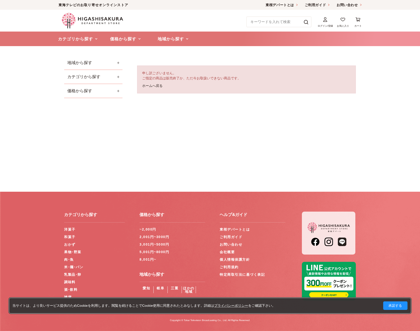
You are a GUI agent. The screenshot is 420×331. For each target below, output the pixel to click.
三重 (174, 288)
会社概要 (227, 252)
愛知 (146, 288)
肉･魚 (69, 259)
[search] (306, 22)
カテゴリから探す (83, 76)
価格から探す (79, 91)
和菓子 (70, 237)
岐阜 (160, 288)
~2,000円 (148, 229)
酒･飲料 (71, 289)
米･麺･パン (73, 267)
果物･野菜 (72, 252)
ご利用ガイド (315, 5)
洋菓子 (70, 229)
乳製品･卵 (72, 274)
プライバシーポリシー (231, 305)
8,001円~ (148, 259)
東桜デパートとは (280, 5)
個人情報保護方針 (235, 259)
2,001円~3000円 (154, 237)
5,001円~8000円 (154, 252)
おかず (70, 244)
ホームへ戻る (152, 86)
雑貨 (68, 297)
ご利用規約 (229, 267)
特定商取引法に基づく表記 (242, 274)
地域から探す (79, 62)
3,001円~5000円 (154, 244)
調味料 (70, 282)
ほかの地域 (188, 289)
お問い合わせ (347, 5)
